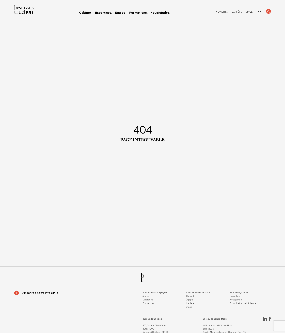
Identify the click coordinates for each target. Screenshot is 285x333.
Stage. (249, 12)
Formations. (138, 12)
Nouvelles (235, 296)
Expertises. (103, 12)
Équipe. (121, 12)
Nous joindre (236, 299)
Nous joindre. (160, 12)
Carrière (190, 303)
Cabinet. (86, 12)
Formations (148, 303)
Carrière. (237, 12)
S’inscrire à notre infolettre (243, 303)
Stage (189, 307)
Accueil (146, 296)
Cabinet (190, 296)
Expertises (147, 299)
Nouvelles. (222, 12)
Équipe (189, 299)
